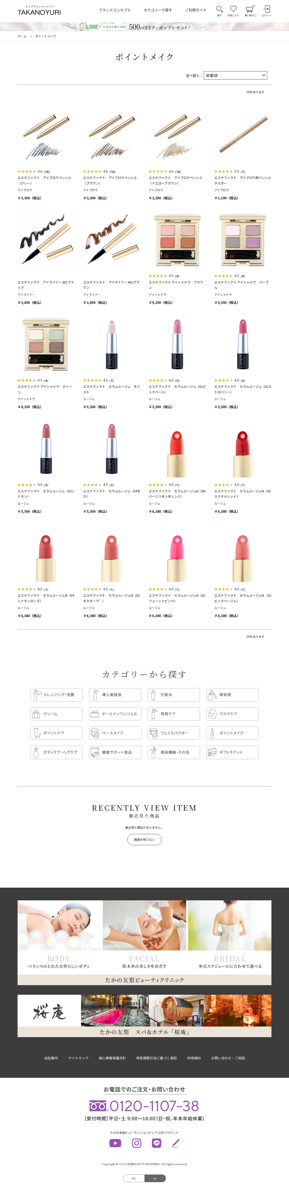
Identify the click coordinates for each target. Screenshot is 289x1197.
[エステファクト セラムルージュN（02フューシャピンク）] (177, 553)
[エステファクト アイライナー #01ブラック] (46, 240)
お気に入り (233, 15)
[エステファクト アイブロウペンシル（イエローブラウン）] (177, 135)
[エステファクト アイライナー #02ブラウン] (111, 240)
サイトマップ (78, 1057)
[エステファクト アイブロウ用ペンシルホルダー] (242, 135)
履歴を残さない (144, 839)
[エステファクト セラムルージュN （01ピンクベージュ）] (242, 553)
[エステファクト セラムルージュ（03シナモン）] (46, 449)
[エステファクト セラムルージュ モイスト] (111, 344)
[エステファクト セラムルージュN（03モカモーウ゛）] (111, 553)
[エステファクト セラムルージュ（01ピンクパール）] (177, 344)
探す (219, 15)
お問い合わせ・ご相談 (228, 1057)
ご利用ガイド (195, 10)
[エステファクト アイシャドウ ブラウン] (177, 240)
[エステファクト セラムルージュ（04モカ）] (111, 449)
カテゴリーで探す (158, 10)
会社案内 (51, 1057)
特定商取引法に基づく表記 (156, 1057)
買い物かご (250, 15)
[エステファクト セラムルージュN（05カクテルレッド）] (242, 449)
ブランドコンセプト (115, 10)
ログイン (266, 15)
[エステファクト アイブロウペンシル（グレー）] (46, 135)
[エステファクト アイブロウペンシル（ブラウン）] (111, 135)
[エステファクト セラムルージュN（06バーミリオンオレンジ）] (177, 449)
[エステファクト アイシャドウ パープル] (242, 240)
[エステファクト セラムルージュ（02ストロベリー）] (242, 344)
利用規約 (194, 1057)
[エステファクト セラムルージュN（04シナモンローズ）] (46, 553)
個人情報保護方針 (112, 1057)
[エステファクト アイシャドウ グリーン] (46, 344)
